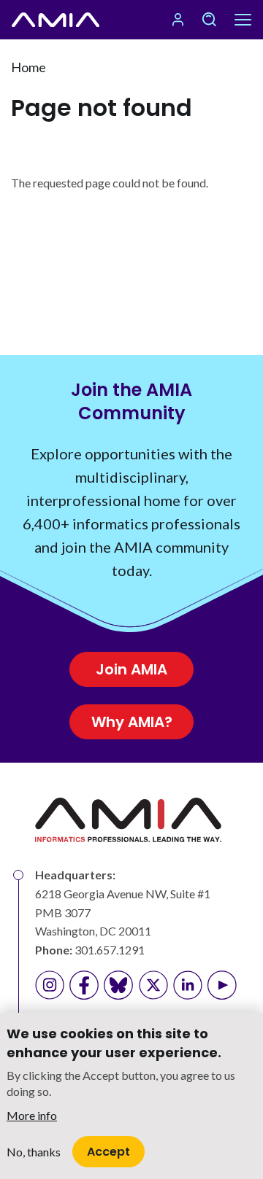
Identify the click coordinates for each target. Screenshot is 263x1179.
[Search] (209, 20)
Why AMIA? (131, 722)
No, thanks (34, 1152)
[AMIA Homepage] (55, 19)
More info (32, 1115)
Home (28, 67)
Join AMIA (131, 669)
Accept (108, 1151)
